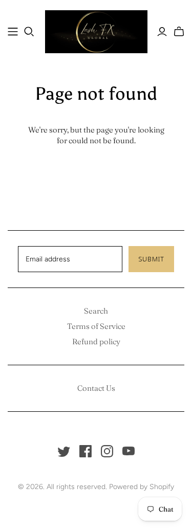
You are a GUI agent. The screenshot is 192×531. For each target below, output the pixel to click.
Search (96, 311)
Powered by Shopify (141, 486)
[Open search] (29, 32)
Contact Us (96, 388)
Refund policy (96, 341)
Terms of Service (96, 326)
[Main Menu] (13, 32)
